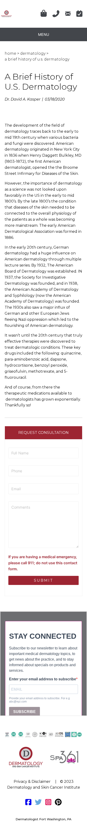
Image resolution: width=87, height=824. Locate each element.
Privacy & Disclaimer (32, 781)
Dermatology (32, 53)
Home (10, 53)
